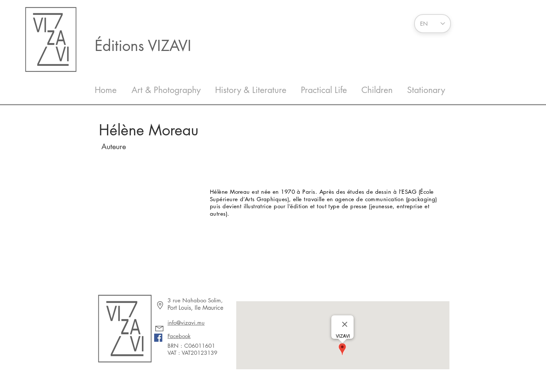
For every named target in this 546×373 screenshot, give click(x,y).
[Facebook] (158, 338)
